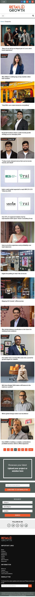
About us (3, 568)
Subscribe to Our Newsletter (17, 489)
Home (2, 21)
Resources (4, 561)
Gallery (3, 558)
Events (3, 556)
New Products (4, 559)
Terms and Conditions (6, 573)
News (2, 549)
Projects (3, 551)
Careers (3, 570)
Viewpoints (4, 553)
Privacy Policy (4, 572)
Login (3, 1)
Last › (30, 449)
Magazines (4, 554)
